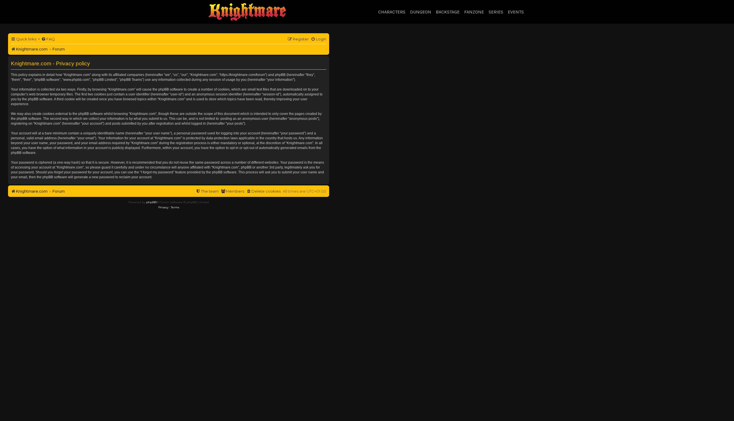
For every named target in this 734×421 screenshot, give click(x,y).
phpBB (151, 202)
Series (496, 12)
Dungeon (420, 12)
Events (516, 12)
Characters (391, 12)
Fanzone (474, 12)
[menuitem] (48, 39)
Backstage (448, 12)
